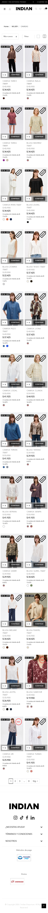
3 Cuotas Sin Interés (33, 2)
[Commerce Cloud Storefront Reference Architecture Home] (24, 8)
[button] (10, 9)
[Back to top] (44, 906)
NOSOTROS (11, 841)
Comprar (15, 75)
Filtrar (26, 36)
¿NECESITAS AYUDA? (15, 827)
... (24, 781)
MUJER (15, 26)
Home (6, 26)
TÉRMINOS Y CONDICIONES (19, 834)
